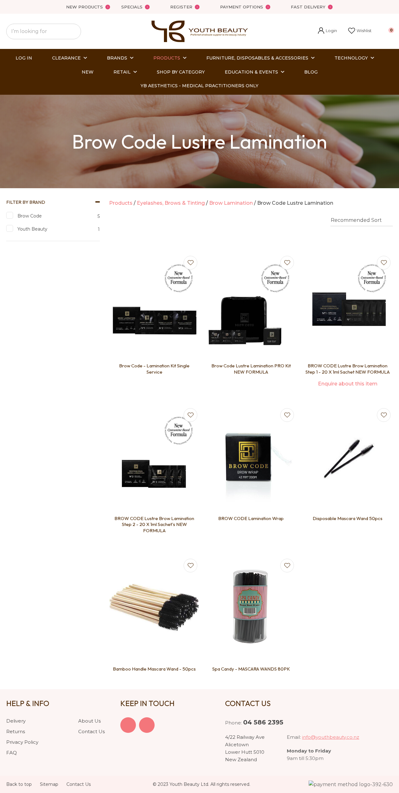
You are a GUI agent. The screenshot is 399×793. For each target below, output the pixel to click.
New (88, 72)
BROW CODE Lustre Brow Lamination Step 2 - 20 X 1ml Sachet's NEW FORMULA (154, 524)
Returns (15, 731)
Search (73, 31)
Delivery (16, 721)
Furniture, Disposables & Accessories (257, 58)
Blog (311, 72)
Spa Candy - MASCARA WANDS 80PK (251, 669)
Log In (24, 58)
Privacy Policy (22, 742)
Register (181, 6)
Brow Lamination (231, 203)
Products (166, 58)
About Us (89, 721)
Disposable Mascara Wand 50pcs (347, 518)
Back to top (19, 784)
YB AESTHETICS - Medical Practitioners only (199, 85)
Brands (117, 58)
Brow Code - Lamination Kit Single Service (154, 369)
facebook (128, 725)
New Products (84, 6)
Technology (351, 58)
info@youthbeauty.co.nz (330, 737)
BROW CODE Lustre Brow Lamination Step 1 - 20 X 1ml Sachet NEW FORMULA (347, 369)
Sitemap (49, 784)
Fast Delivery (308, 6)
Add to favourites (190, 263)
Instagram (147, 725)
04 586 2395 (263, 722)
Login (327, 31)
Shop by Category (181, 72)
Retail (122, 72)
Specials (131, 6)
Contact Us (91, 731)
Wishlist (364, 30)
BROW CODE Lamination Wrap (251, 518)
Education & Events (251, 72)
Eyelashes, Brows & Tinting (171, 203)
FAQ (11, 753)
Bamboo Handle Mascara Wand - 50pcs (154, 669)
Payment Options (241, 6)
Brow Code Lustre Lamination (295, 203)
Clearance (66, 58)
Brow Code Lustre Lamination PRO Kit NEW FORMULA (251, 369)
